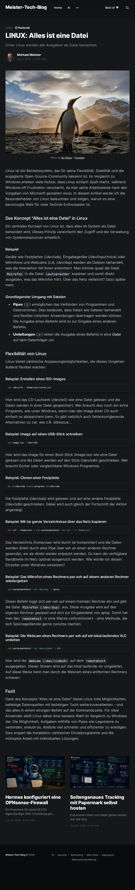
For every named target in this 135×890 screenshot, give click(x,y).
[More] (77, 7)
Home (58, 7)
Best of (112, 7)
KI (53, 855)
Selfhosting (76, 855)
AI (69, 7)
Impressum (108, 855)
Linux (9, 27)
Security (62, 855)
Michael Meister (29, 55)
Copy (122, 388)
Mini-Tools (92, 855)
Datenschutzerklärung (84, 859)
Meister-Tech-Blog (26, 7)
